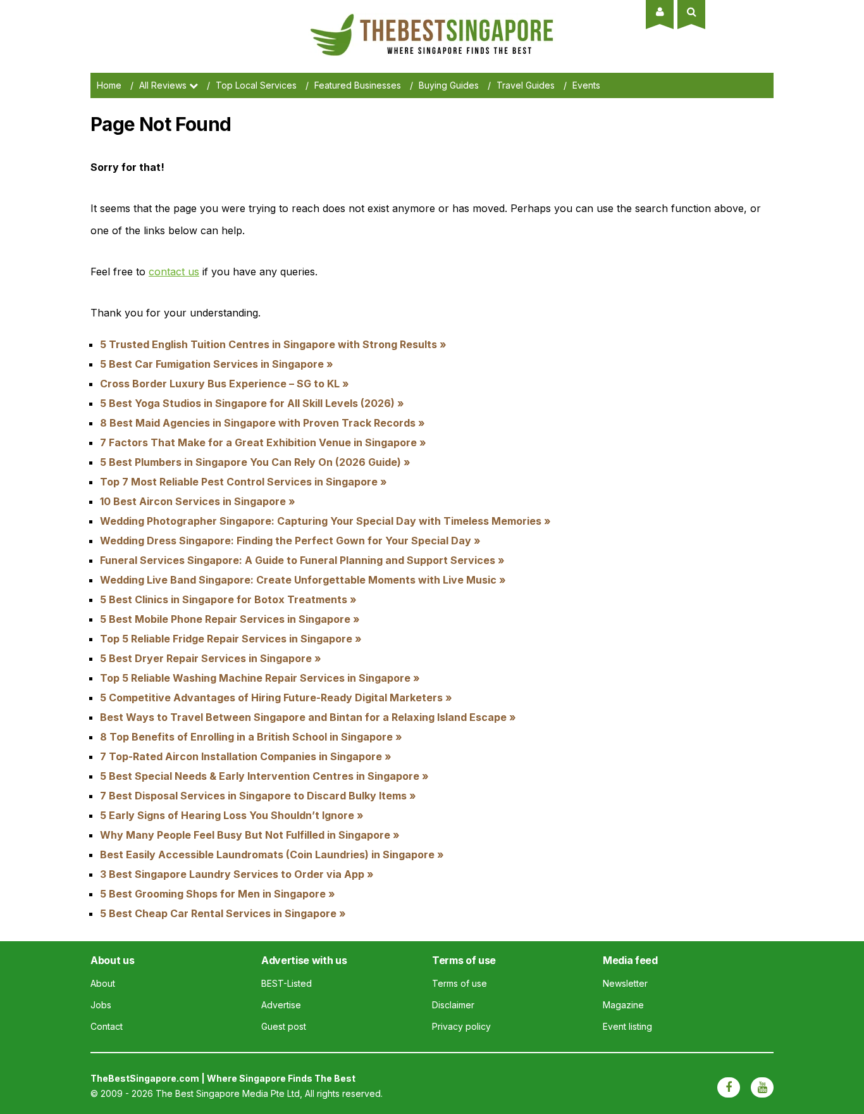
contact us (174, 271)
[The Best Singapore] (432, 19)
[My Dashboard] (660, 11)
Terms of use (459, 983)
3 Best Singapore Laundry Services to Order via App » (237, 874)
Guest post (283, 1026)
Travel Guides (526, 85)
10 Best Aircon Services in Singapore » (197, 501)
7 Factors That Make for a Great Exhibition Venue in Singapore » (263, 442)
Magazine (623, 1004)
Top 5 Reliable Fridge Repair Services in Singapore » (231, 638)
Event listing (627, 1026)
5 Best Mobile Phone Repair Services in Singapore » (230, 619)
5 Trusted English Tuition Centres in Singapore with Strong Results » (273, 344)
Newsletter (625, 983)
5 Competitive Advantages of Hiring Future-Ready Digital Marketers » (276, 697)
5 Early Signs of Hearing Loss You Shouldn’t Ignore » (232, 815)
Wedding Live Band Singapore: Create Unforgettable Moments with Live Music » (303, 579)
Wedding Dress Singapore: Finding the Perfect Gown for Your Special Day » (290, 540)
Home (109, 85)
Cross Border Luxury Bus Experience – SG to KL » (224, 383)
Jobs (100, 1004)
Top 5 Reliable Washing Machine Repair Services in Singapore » (260, 678)
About (102, 983)
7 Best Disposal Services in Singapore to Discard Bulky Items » (258, 795)
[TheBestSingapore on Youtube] (762, 1087)
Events (586, 85)
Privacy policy (461, 1026)
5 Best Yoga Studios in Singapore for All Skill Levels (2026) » (252, 403)
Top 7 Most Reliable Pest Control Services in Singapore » (243, 481)
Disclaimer (453, 1004)
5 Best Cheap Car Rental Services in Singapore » (223, 913)
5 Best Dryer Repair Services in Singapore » (210, 658)
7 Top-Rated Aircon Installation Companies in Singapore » (246, 756)
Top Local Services (256, 85)
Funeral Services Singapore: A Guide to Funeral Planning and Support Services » (302, 560)
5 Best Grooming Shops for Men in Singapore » (217, 893)
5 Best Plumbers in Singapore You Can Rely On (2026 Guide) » (255, 462)
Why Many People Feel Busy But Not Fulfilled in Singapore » (250, 835)
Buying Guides (449, 85)
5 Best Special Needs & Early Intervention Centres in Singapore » (264, 776)
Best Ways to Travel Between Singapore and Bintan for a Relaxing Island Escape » (308, 717)
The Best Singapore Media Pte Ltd (228, 1093)
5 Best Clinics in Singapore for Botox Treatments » (228, 599)
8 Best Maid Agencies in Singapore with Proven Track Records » (262, 422)
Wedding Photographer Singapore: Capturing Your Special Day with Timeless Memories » (325, 521)
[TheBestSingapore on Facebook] (728, 1087)
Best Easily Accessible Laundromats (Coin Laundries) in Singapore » (272, 854)
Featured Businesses (357, 85)
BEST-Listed (286, 983)
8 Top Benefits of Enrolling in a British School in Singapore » (251, 736)
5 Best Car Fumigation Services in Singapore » (216, 364)
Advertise (281, 1004)
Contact (106, 1026)
